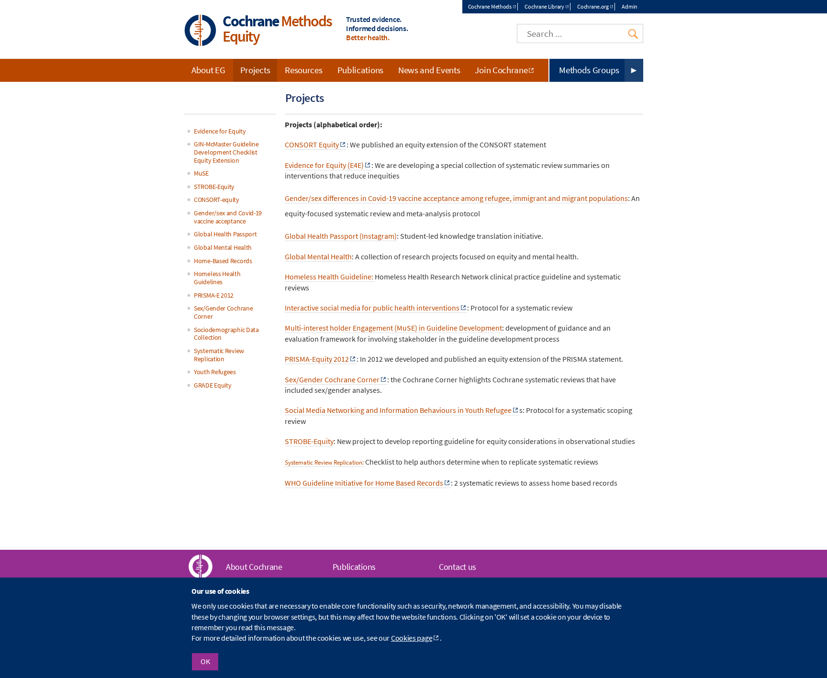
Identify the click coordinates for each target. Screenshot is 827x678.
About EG (208, 70)
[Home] (200, 31)
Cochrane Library (544, 6)
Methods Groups (589, 70)
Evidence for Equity (220, 131)
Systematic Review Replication (219, 354)
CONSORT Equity (312, 144)
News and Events (429, 70)
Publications (360, 70)
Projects (255, 70)
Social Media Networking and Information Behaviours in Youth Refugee (398, 410)
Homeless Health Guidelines (217, 277)
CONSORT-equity (216, 199)
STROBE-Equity (309, 441)
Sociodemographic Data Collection (226, 333)
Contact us (457, 566)
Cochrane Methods (490, 6)
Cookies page (411, 638)
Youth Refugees (215, 371)
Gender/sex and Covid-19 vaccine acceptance (228, 217)
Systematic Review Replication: (325, 462)
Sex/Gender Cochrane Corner (223, 312)
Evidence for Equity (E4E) (324, 165)
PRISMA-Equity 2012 (317, 359)
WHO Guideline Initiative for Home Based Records (364, 483)
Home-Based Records (223, 260)
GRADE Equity (212, 385)
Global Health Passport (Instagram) (341, 236)
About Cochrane (254, 566)
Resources (303, 70)
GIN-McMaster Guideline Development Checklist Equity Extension (226, 152)
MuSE (201, 173)
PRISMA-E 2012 (214, 295)
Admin (629, 6)
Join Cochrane (501, 70)
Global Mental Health (318, 256)
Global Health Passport (225, 234)
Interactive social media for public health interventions (372, 307)
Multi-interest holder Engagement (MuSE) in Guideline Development (393, 328)
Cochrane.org (592, 6)
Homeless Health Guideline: (330, 276)
